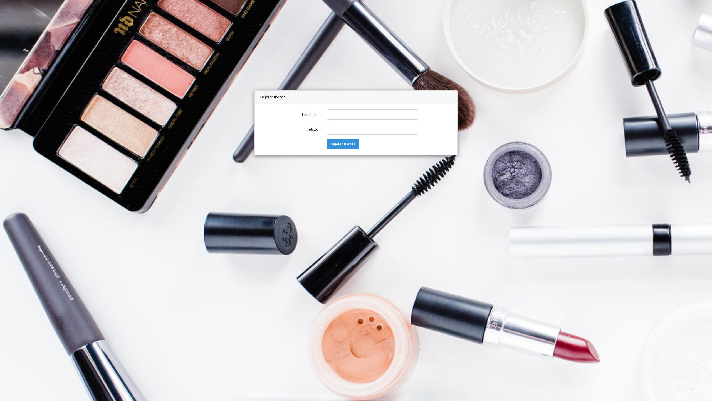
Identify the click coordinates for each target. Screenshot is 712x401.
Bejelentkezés (342, 144)
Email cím (310, 114)
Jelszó (313, 129)
